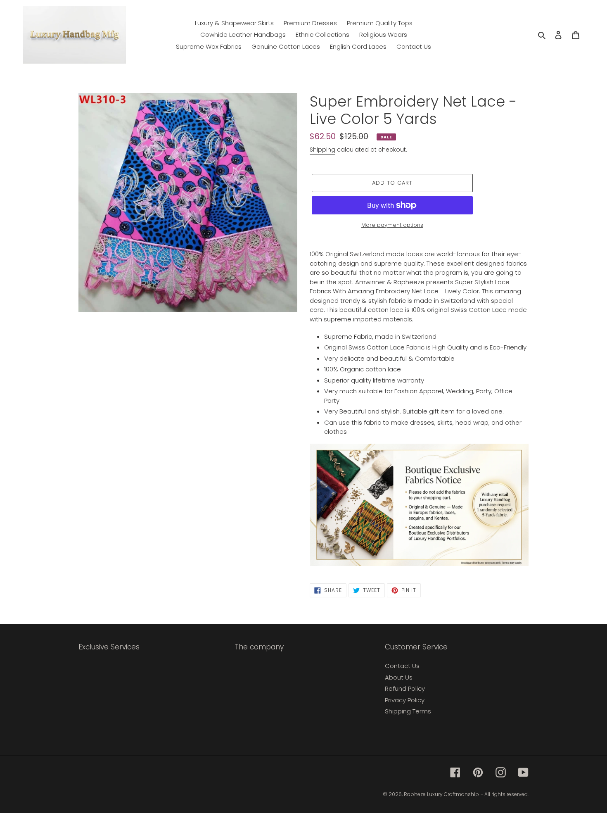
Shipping (322, 149)
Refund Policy (405, 688)
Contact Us (402, 665)
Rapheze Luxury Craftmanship (441, 794)
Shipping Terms (408, 711)
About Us (399, 677)
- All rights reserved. (505, 794)
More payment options (392, 225)
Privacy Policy (404, 700)
